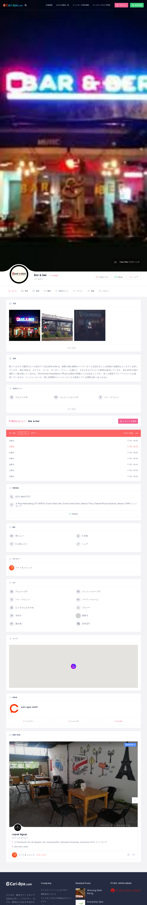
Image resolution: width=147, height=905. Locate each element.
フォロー (119, 721)
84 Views (24, 745)
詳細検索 (49, 5)
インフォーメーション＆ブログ (54, 890)
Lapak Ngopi (19, 834)
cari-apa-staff (29, 707)
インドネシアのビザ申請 (101, 5)
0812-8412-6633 (21, 847)
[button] (135, 800)
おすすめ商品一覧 (62, 5)
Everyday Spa (95, 901)
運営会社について (48, 894)
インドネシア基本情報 (81, 5)
